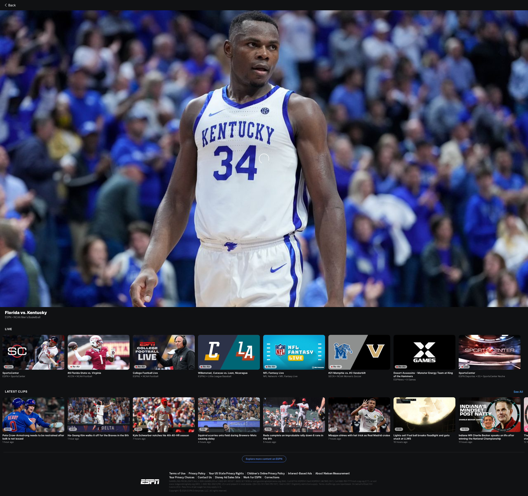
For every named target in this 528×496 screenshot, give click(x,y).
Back (12, 5)
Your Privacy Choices (181, 477)
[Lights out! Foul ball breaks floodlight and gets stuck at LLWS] (424, 420)
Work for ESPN (252, 477)
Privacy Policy (197, 473)
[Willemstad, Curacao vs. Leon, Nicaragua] (229, 356)
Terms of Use (177, 473)
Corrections (272, 477)
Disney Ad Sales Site (227, 477)
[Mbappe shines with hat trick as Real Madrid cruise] (359, 418)
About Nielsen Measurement (332, 473)
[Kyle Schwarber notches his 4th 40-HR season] (164, 418)
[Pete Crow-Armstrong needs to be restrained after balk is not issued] (33, 420)
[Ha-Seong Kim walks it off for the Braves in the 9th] (99, 418)
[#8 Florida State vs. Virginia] (99, 356)
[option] (33, 356)
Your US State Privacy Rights (226, 473)
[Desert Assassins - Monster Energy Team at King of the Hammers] (424, 358)
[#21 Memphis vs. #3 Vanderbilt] (359, 356)
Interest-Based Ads (300, 473)
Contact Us (205, 477)
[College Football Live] (164, 356)
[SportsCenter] (33, 356)
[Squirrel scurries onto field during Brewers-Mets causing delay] (229, 420)
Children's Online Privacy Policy (266, 473)
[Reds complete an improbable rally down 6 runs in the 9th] (294, 420)
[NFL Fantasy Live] (294, 356)
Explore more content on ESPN (264, 458)
